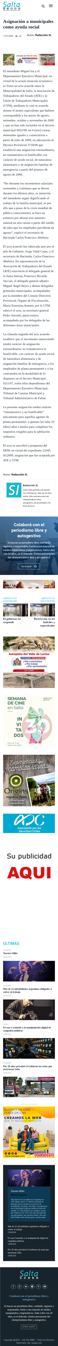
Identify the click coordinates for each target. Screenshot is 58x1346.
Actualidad (7, 950)
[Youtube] (44, 1286)
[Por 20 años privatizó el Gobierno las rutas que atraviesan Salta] (29, 1087)
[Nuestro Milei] (29, 971)
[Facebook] (29, 902)
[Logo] (11, 6)
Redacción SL (43, 35)
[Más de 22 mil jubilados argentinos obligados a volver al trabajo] (29, 1009)
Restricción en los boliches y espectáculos (44, 622)
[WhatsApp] (29, 924)
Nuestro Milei (10, 953)
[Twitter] (29, 910)
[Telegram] (32, 1286)
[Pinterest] (29, 917)
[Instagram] (19, 1286)
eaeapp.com (37, 1343)
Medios (6, 1024)
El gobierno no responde (12, 620)
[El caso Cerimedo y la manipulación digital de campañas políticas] (29, 1048)
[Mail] (26, 1286)
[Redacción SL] (13, 495)
